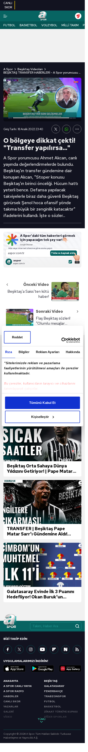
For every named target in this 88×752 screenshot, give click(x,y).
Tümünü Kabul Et (42, 402)
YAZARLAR (10, 706)
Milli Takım (70, 25)
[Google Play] (42, 668)
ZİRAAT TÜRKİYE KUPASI (61, 711)
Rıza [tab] (8, 352)
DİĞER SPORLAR (55, 717)
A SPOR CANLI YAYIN (17, 686)
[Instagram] (30, 649)
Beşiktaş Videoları (30, 69)
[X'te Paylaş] (55, 129)
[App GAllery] (70, 668)
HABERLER (10, 696)
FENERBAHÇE (53, 691)
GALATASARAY (54, 686)
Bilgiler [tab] (24, 352)
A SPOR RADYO (13, 691)
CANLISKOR (7, 5)
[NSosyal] (65, 649)
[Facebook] (7, 649)
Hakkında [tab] (73, 352)
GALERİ (8, 711)
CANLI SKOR (12, 701)
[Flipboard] (54, 649)
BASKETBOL (52, 706)
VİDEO (7, 717)
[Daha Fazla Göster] (77, 129)
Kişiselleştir (40, 417)
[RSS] (77, 649)
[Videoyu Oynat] (42, 99)
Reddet (17, 337)
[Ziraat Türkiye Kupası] (78, 16)
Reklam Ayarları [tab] (48, 352)
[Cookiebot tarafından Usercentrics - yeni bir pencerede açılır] (61, 340)
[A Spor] (42, 16)
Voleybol (49, 25)
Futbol (9, 25)
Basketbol (28, 25)
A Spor (8, 69)
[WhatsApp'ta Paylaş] (66, 129)
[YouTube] (42, 649)
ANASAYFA (10, 681)
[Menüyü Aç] (5, 16)
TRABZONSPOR (55, 696)
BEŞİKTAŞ (50, 681)
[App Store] (14, 668)
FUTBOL (49, 701)
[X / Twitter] (19, 649)
